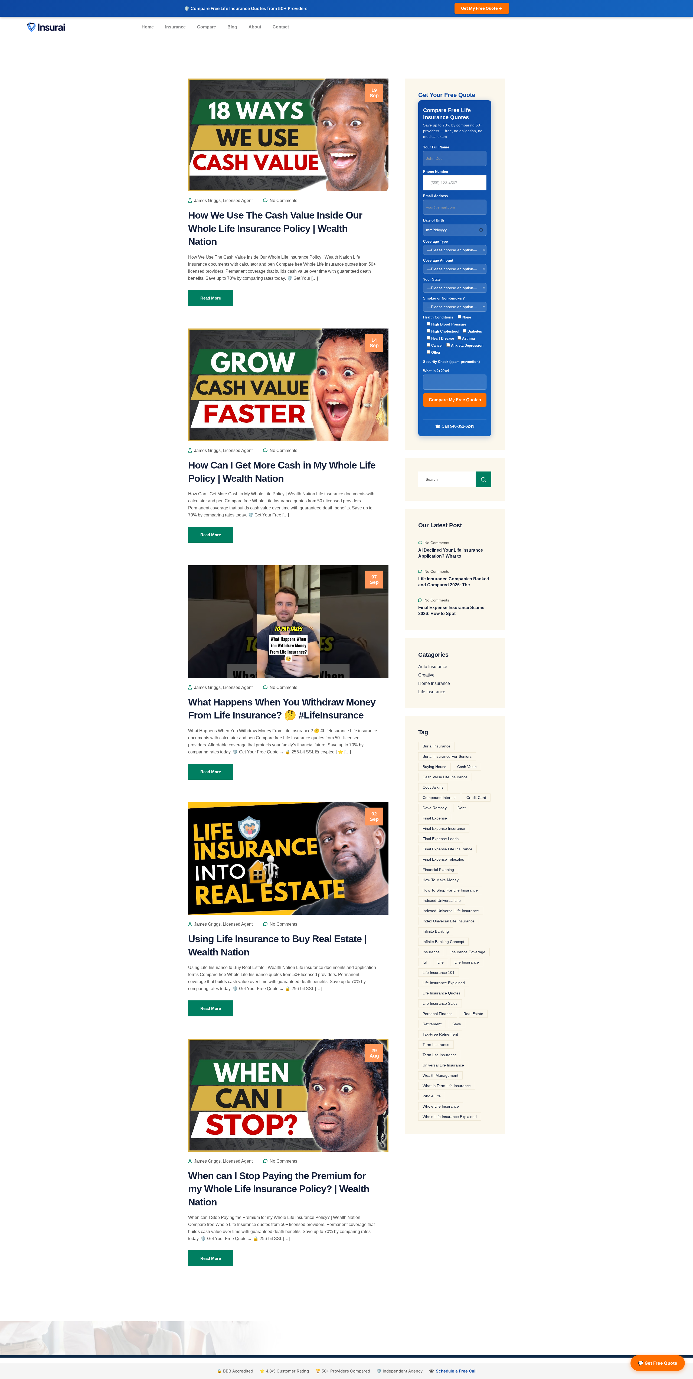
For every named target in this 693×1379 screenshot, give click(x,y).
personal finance (438, 1014)
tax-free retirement (440, 1034)
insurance (431, 952)
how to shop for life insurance (450, 890)
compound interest (439, 797)
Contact (281, 27)
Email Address (435, 196)
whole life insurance (441, 1106)
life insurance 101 (439, 972)
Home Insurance (434, 683)
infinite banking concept (443, 941)
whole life (432, 1096)
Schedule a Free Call (456, 1371)
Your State (431, 279)
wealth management (440, 1075)
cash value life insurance (445, 777)
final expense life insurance (447, 849)
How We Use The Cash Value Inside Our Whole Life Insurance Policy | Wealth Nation (275, 228)
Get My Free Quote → (481, 8)
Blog (232, 27)
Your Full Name (436, 147)
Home (148, 27)
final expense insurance (444, 828)
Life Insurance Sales (440, 1003)
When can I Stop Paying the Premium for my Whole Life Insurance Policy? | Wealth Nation (278, 1189)
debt (461, 808)
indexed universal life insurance (451, 911)
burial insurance (436, 746)
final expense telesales (443, 859)
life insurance (467, 962)
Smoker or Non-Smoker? (444, 298)
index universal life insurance (449, 921)
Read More (210, 298)
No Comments (283, 200)
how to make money (441, 880)
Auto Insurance (432, 667)
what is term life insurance (447, 1086)
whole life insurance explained (450, 1116)
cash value (467, 767)
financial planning (438, 869)
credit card (476, 797)
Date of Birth (433, 220)
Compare (206, 27)
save (456, 1024)
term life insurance (440, 1055)
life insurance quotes (441, 993)
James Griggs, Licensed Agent (223, 200)
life (440, 962)
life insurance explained (444, 983)
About (255, 27)
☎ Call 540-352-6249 (454, 426)
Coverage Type (435, 241)
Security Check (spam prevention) (451, 366)
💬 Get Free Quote (657, 1363)
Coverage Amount (438, 260)
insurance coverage (467, 952)
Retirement (432, 1024)
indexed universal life (442, 900)
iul (425, 962)
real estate (473, 1014)
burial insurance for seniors (447, 756)
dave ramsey (435, 808)
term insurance (436, 1044)
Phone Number (435, 172)
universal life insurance (443, 1065)
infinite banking (436, 931)
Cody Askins (433, 787)
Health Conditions (453, 334)
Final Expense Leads (441, 839)
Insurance (175, 27)
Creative (426, 675)
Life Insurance (431, 692)
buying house (434, 767)
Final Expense (435, 818)
